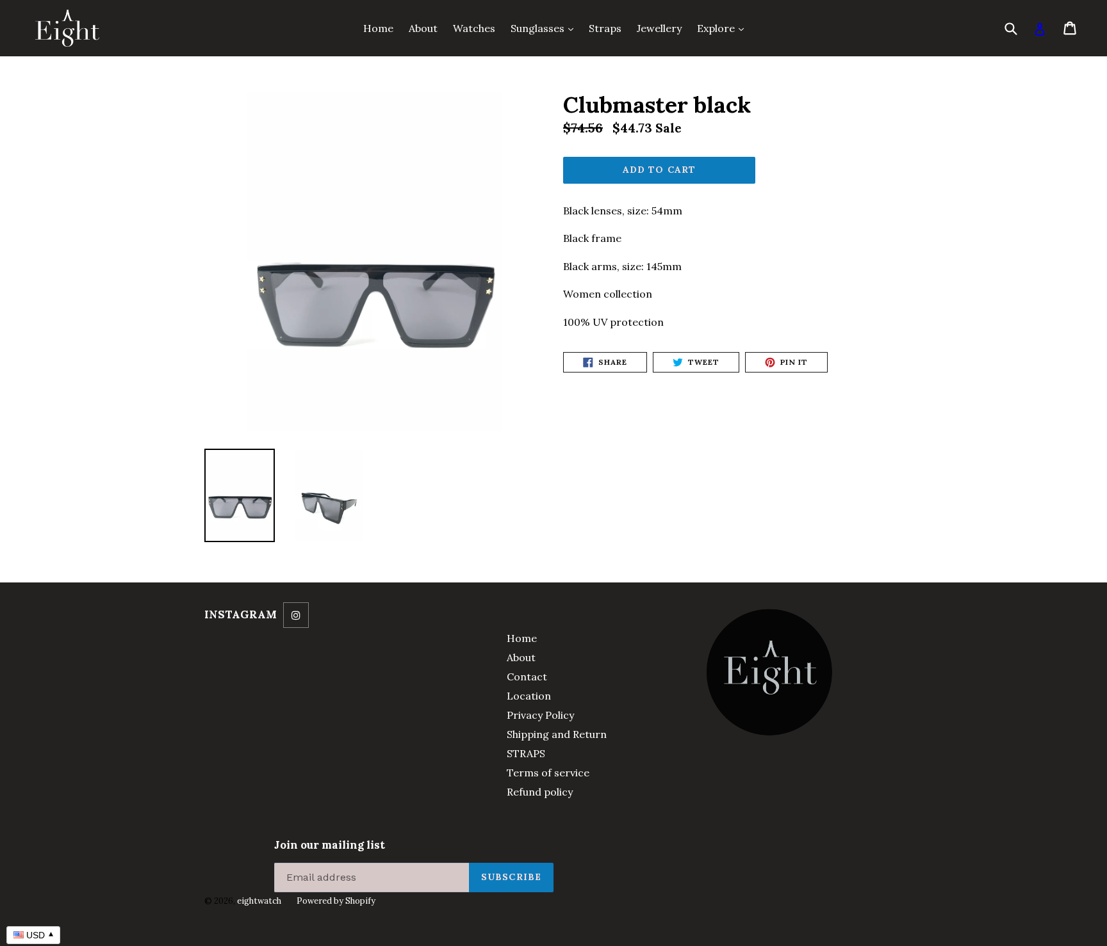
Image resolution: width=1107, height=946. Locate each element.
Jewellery (659, 28)
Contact (527, 676)
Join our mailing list (329, 844)
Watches (474, 28)
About (423, 28)
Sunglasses (545, 28)
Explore (723, 28)
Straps (605, 28)
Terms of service (548, 772)
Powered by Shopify (336, 900)
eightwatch (259, 900)
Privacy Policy (540, 715)
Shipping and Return (557, 734)
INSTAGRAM (240, 614)
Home (378, 28)
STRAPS (526, 753)
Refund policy (540, 791)
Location (529, 695)
